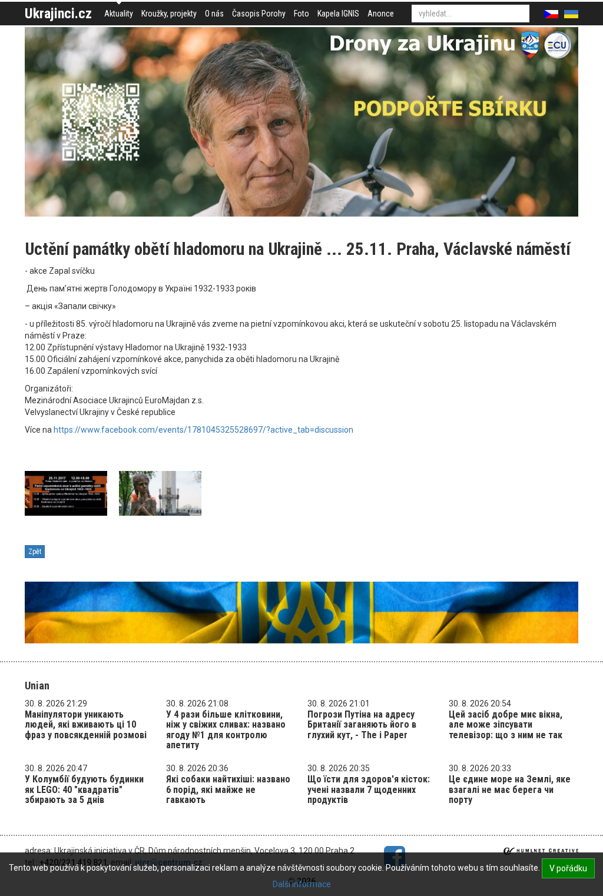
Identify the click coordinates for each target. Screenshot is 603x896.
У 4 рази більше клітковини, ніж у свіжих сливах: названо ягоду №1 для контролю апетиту (226, 730)
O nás (214, 13)
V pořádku (568, 868)
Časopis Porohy (259, 13)
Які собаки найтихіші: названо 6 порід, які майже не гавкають (228, 789)
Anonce (380, 13)
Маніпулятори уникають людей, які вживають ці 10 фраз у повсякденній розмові (86, 725)
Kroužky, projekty (169, 13)
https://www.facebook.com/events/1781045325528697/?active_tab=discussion (203, 429)
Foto (301, 13)
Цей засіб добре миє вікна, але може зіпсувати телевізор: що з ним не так (505, 725)
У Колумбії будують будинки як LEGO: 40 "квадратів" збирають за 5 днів (84, 789)
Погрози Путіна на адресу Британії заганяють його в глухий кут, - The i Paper (361, 725)
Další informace (302, 884)
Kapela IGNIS (338, 13)
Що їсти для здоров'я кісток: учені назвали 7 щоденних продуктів (368, 789)
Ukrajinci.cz (58, 13)
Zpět (34, 551)
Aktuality (118, 13)
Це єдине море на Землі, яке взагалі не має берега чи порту (510, 789)
